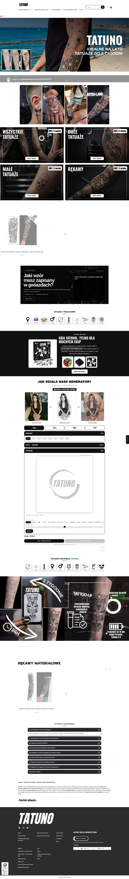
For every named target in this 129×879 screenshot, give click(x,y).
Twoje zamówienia (59, 833)
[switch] (5, 873)
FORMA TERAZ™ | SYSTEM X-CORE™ (25, 851)
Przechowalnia (59, 838)
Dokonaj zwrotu (21, 861)
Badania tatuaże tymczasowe (42, 833)
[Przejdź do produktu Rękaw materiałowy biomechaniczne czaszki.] (36, 687)
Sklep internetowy (64, 877)
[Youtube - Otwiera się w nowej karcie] (27, 827)
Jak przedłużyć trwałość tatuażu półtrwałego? (64, 767)
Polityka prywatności (22, 858)
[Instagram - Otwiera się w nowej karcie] (23, 827)
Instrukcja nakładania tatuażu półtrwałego (23, 839)
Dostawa (38, 851)
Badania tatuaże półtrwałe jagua (43, 835)
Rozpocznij (28, 298)
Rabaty (57, 841)
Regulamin (20, 848)
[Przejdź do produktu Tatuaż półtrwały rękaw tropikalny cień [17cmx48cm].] (21, 230)
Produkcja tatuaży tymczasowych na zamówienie (44, 855)
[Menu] (7, 863)
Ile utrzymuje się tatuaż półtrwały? (64, 730)
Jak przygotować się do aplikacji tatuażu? (64, 757)
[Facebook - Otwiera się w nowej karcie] (19, 827)
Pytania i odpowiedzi (22, 835)
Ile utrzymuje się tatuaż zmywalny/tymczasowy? (64, 738)
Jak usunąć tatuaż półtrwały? (64, 743)
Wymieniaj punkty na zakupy (23, 867)
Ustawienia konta (59, 835)
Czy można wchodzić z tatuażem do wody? (64, 762)
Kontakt (19, 833)
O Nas (38, 848)
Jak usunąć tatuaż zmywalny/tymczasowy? (64, 748)
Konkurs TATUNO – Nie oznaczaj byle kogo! (25, 855)
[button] (103, 7)
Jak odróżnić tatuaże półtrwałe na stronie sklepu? (64, 752)
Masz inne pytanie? (64, 771)
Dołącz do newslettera (81, 838)
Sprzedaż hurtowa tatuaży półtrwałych (25, 864)
